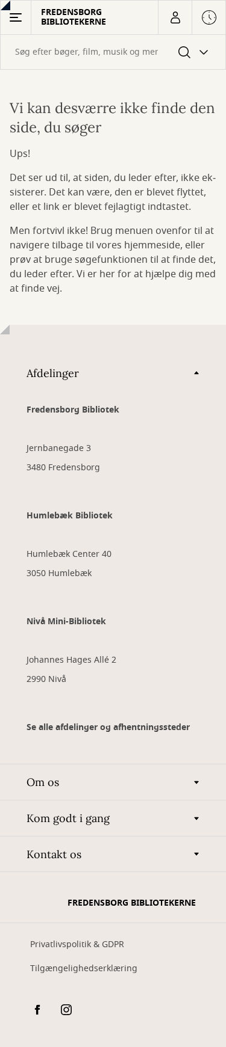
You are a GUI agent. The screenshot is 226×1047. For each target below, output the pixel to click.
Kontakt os (54, 854)
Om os (43, 782)
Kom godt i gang (68, 818)
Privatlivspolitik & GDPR (77, 944)
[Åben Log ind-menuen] (175, 17)
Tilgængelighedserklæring (83, 968)
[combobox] (113, 52)
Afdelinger (53, 373)
